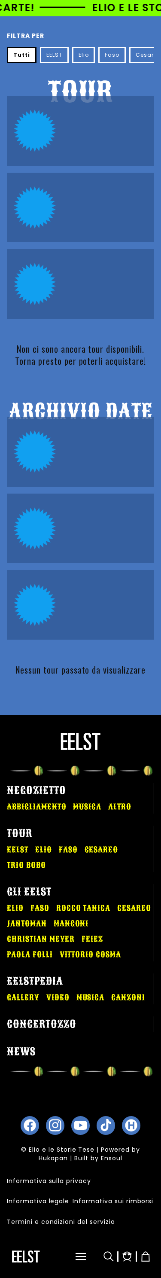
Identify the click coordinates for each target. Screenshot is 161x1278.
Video (58, 997)
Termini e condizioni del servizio (61, 1221)
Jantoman (27, 923)
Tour (19, 833)
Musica (87, 807)
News (21, 1051)
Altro (119, 807)
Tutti (21, 54)
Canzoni (128, 997)
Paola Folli (30, 954)
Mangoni (71, 923)
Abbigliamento (36, 807)
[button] (72, 1257)
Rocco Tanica (83, 908)
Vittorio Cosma (90, 954)
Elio (84, 54)
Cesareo (101, 850)
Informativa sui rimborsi (113, 1201)
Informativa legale (38, 1201)
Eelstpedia (35, 981)
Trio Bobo (26, 865)
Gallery (23, 997)
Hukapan (53, 1158)
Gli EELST (29, 892)
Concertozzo (41, 1024)
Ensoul (111, 1158)
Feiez (92, 939)
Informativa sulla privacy (49, 1181)
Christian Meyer (41, 939)
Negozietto (36, 790)
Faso (112, 54)
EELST (54, 54)
